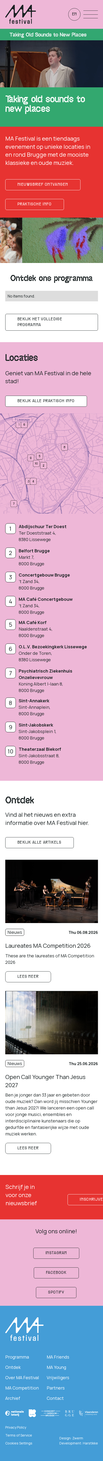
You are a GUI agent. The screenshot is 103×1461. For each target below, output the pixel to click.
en (74, 14)
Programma (17, 1357)
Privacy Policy (15, 1427)
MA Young (56, 1367)
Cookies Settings (18, 1443)
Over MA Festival (22, 1377)
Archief (12, 1398)
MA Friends (58, 1357)
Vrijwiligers (58, 1377)
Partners (56, 1388)
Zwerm (77, 1438)
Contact (55, 1398)
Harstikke (90, 1443)
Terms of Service (18, 1435)
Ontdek (13, 1367)
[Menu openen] (90, 14)
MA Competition (22, 1388)
